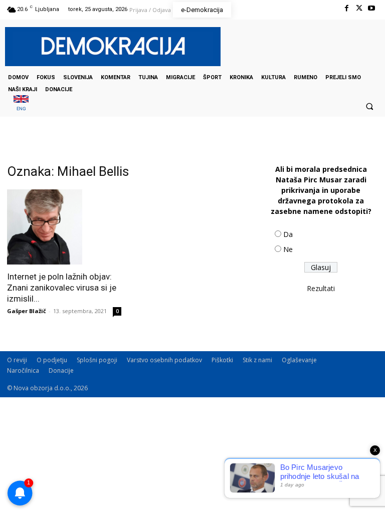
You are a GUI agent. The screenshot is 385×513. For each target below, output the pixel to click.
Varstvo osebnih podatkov (164, 360)
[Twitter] (359, 8)
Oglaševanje (299, 360)
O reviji (17, 360)
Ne (288, 249)
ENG (21, 108)
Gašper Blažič (26, 311)
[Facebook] (346, 8)
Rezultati (321, 288)
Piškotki (222, 360)
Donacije (61, 370)
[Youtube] (371, 8)
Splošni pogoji (97, 360)
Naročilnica (23, 370)
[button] (369, 106)
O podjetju (52, 360)
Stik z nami (257, 360)
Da (288, 234)
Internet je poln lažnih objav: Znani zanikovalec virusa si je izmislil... (61, 288)
